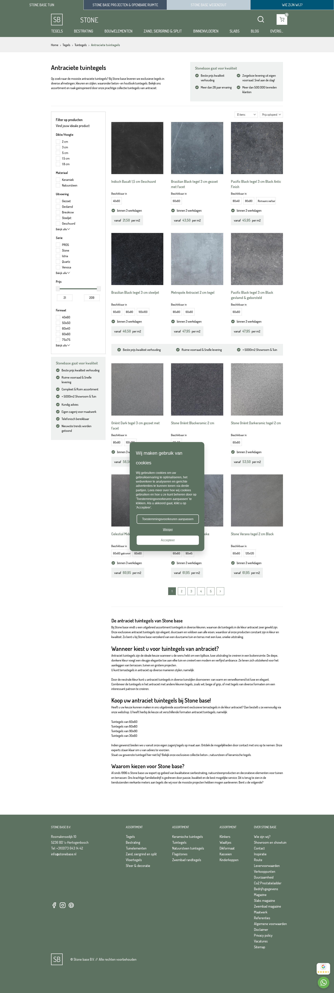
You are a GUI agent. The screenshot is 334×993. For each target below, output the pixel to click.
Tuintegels (179, 842)
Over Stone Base (265, 827)
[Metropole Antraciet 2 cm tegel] (197, 259)
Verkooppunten (264, 871)
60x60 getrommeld (122, 553)
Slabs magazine (264, 900)
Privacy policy (263, 935)
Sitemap (259, 947)
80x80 (248, 201)
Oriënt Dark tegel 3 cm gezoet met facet (135, 425)
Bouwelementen (118, 31)
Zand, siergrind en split (141, 854)
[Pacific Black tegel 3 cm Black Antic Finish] (257, 148)
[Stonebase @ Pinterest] (71, 905)
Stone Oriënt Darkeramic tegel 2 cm (256, 423)
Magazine (260, 894)
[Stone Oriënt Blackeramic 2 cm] (197, 389)
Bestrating (83, 31)
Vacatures (261, 941)
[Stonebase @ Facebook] (54, 905)
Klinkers (225, 836)
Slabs (234, 31)
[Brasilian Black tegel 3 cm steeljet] (137, 259)
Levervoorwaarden (267, 865)
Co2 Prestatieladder (267, 883)
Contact (259, 848)
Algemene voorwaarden (270, 924)
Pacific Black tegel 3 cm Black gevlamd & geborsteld (252, 295)
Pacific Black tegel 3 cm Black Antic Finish (256, 184)
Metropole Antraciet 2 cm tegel (192, 292)
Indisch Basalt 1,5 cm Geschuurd (133, 181)
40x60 (116, 201)
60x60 (176, 201)
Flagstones (179, 854)
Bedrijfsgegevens (266, 889)
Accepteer (168, 540)
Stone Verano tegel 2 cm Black (252, 534)
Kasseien (226, 854)
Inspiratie (260, 854)
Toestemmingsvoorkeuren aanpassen (167, 519)
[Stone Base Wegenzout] (208, 5)
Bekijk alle (61, 229)
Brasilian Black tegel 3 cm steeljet (135, 292)
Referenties (262, 918)
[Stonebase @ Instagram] (63, 905)
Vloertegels (134, 860)
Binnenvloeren (205, 31)
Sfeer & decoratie (138, 865)
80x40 (236, 201)
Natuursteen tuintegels (188, 848)
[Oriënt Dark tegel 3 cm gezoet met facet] (137, 389)
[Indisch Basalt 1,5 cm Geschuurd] (137, 148)
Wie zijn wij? (262, 836)
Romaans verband (266, 201)
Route (258, 860)
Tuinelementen (136, 848)
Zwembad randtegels (186, 860)
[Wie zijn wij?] (292, 5)
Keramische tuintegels (187, 836)
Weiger (168, 529)
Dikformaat (227, 848)
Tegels (57, 31)
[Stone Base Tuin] (42, 5)
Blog (255, 31)
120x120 (249, 553)
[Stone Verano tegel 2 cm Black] (257, 500)
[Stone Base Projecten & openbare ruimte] (125, 5)
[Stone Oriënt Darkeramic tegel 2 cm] (257, 389)
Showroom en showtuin (270, 842)
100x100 (143, 312)
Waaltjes (225, 842)
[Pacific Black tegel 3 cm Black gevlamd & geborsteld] (257, 259)
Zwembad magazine (267, 906)
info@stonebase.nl (63, 854)
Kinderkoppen (229, 860)
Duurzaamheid (264, 877)
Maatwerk (260, 912)
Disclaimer (261, 929)
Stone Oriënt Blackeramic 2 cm (192, 423)
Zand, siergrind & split (163, 31)
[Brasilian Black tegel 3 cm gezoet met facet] (197, 148)
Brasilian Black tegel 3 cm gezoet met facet (194, 184)
